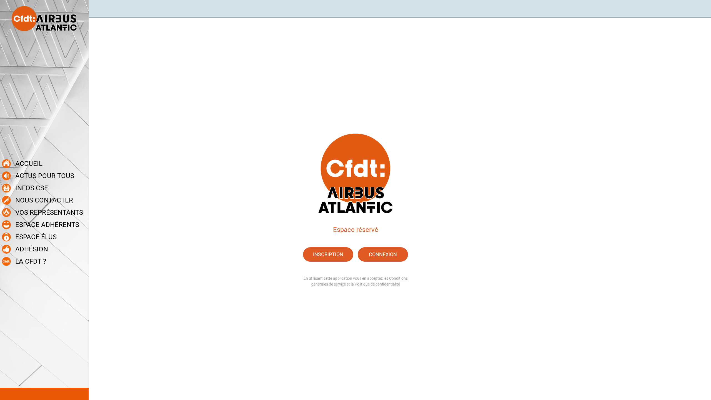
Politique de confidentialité (377, 284)
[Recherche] (700, 9)
